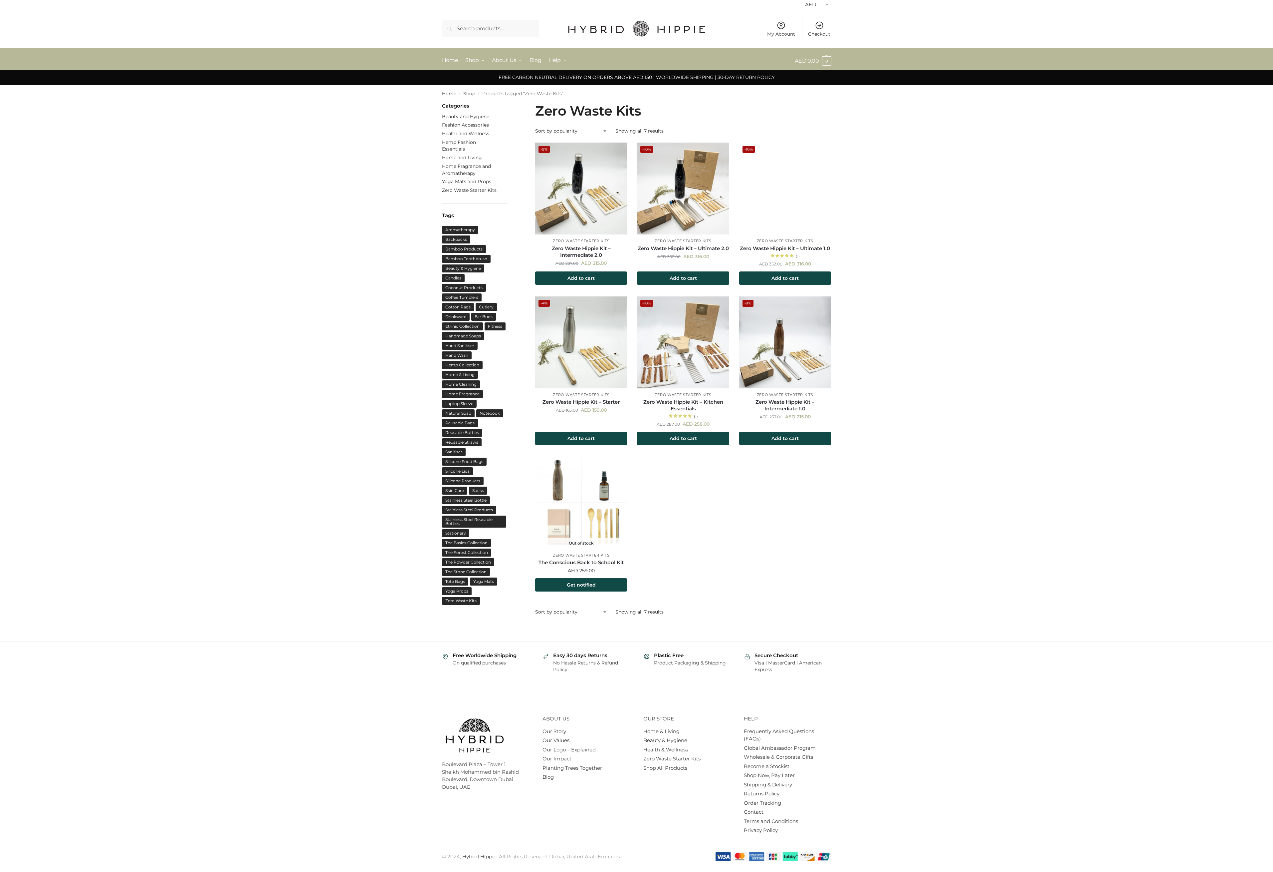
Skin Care (454, 490)
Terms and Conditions (771, 821)
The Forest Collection (466, 552)
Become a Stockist (766, 766)
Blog (548, 777)
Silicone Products (462, 480)
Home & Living (460, 374)
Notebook (490, 413)
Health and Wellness (465, 134)
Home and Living (462, 158)
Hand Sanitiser (459, 345)
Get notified (581, 585)
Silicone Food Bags (464, 461)
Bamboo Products (464, 248)
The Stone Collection (466, 571)
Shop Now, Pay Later (769, 775)
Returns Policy (761, 793)
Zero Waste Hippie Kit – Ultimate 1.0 (785, 248)
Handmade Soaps (463, 335)
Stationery (455, 533)
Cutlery (486, 306)
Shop (469, 93)
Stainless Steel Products (469, 509)
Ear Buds (484, 316)
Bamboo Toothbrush (466, 258)
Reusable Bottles (462, 432)
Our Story (554, 731)
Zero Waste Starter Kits (581, 240)
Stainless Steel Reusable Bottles (469, 521)
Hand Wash (456, 355)
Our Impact (556, 758)
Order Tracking (762, 803)
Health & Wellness (665, 749)
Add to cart (581, 278)
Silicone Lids (457, 471)
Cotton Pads (458, 306)
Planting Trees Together (572, 768)
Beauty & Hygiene (463, 268)
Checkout (819, 34)
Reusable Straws (461, 442)
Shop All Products (665, 768)
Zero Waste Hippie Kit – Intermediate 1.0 (784, 405)
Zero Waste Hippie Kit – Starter (581, 402)
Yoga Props (456, 591)
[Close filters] (510, 106)
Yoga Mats (483, 581)
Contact (753, 812)
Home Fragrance (462, 393)
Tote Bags (455, 581)
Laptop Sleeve (459, 403)
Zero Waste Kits (461, 600)
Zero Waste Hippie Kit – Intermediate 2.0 (581, 251)
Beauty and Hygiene (465, 117)
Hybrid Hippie (479, 856)
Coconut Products (464, 287)
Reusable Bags (460, 422)
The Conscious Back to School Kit (581, 562)
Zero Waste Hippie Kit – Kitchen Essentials (683, 405)
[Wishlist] (617, 153)
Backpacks (456, 239)
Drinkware (455, 316)
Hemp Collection (462, 364)
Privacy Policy (761, 830)
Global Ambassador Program (780, 748)
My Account (781, 34)
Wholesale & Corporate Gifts (778, 757)
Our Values (555, 740)
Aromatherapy (460, 229)
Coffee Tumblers (461, 297)
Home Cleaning (461, 384)
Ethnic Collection (462, 326)
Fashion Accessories (465, 125)
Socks (478, 490)
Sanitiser (453, 451)
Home (449, 93)
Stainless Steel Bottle (466, 500)
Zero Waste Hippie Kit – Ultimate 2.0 (683, 248)
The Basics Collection (466, 542)
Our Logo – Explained (569, 749)
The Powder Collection (468, 562)
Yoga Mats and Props (466, 182)
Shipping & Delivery (768, 784)
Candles (453, 277)
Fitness (495, 326)
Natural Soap (458, 413)
